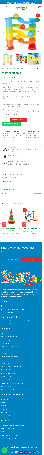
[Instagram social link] (4, 323)
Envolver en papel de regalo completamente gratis (21, 131)
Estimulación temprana (15, 69)
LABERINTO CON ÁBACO (31, 228)
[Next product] (39, 68)
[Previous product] (35, 68)
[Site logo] (21, 7)
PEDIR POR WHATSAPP (11, 124)
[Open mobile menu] (3, 7)
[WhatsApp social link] (13, 181)
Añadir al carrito (18, 119)
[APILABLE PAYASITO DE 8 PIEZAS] (11, 217)
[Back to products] (37, 68)
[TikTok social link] (10, 323)
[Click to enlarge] (5, 48)
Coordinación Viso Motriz (31, 231)
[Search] (7, 7)
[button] (4, 32)
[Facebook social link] (2, 323)
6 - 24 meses (12, 178)
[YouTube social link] (7, 323)
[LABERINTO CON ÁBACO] (31, 217)
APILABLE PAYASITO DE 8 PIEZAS (11, 229)
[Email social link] (10, 181)
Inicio (3, 69)
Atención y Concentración (10, 233)
